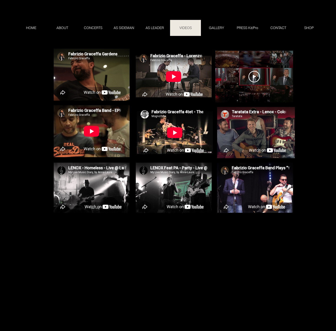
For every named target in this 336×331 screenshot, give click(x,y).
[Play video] (254, 76)
